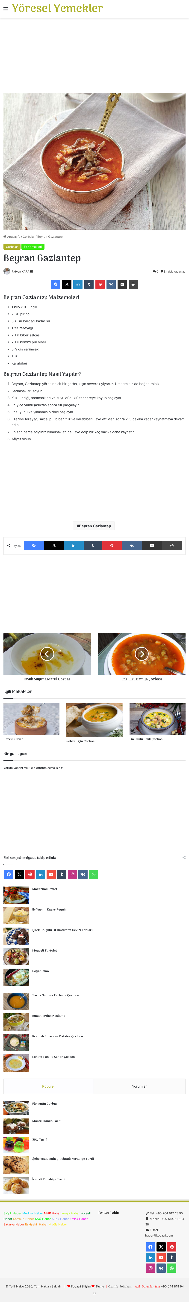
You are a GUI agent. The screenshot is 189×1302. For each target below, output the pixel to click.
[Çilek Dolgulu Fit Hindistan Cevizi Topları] (16, 936)
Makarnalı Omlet (44, 889)
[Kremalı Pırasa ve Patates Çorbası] (16, 1042)
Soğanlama (40, 971)
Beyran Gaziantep (95, 526)
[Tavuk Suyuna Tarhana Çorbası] (16, 1001)
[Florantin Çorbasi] (16, 1108)
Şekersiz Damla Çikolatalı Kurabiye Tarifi (63, 1159)
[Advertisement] (94, 57)
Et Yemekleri (33, 247)
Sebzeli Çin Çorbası (80, 741)
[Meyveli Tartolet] (16, 956)
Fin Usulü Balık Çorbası (146, 739)
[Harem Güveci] (31, 719)
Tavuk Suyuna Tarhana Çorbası (55, 995)
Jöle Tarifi (39, 1139)
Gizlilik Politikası (120, 1286)
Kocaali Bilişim (81, 1286)
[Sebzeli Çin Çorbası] (94, 720)
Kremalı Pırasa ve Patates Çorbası (57, 1036)
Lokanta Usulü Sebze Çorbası (54, 1057)
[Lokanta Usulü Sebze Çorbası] (16, 1063)
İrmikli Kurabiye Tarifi (48, 1179)
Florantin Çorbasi (45, 1103)
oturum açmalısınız (49, 768)
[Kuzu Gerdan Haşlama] (16, 1022)
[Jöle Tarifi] (16, 1145)
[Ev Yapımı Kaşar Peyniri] (16, 915)
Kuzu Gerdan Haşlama (48, 1016)
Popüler (48, 1086)
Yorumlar (139, 1086)
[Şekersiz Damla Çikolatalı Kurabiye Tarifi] (16, 1165)
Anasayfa (13, 236)
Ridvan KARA (21, 271)
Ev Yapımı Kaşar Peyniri (49, 909)
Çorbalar (29, 236)
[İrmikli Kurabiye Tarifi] (16, 1185)
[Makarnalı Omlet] (16, 895)
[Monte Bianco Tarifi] (16, 1126)
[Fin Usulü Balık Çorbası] (158, 719)
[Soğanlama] (16, 977)
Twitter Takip (108, 1213)
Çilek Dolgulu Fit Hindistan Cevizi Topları (62, 930)
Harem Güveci (13, 739)
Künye (100, 1286)
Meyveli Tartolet (44, 950)
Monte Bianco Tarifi (46, 1121)
